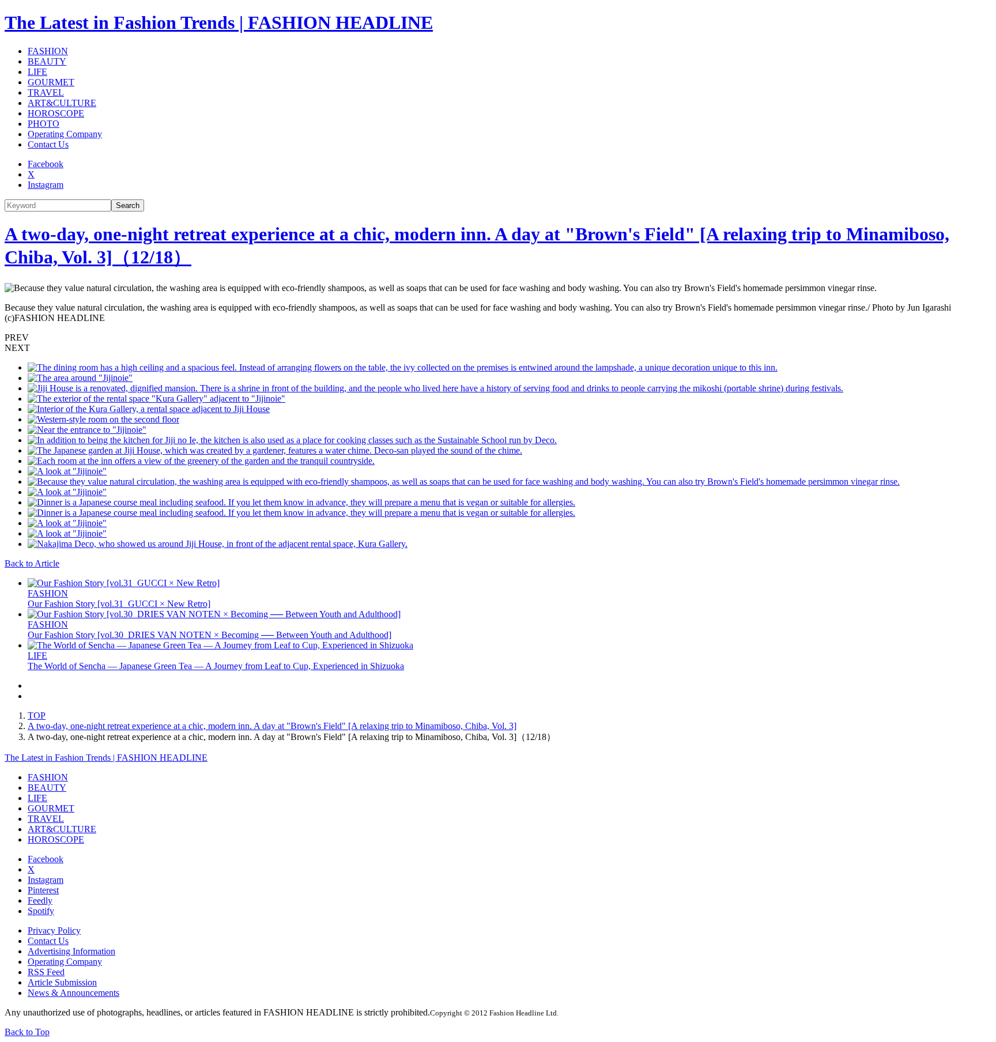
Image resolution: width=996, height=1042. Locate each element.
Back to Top (27, 1032)
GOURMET (51, 82)
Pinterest (43, 890)
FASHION (48, 51)
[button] (498, 338)
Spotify (41, 911)
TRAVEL (46, 92)
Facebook (45, 164)
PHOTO (43, 124)
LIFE (37, 72)
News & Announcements (73, 993)
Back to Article (32, 563)
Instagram (45, 185)
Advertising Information (71, 951)
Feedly (40, 900)
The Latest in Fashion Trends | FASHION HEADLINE (219, 22)
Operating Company (65, 134)
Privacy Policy (54, 930)
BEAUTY (47, 61)
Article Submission (62, 982)
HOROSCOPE (56, 113)
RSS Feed (46, 972)
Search (127, 205)
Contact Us (48, 144)
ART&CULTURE (62, 103)
